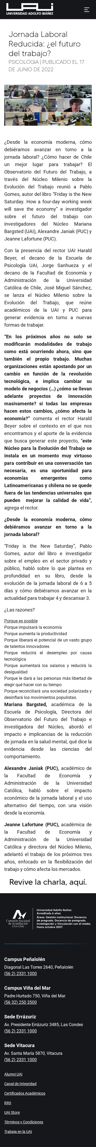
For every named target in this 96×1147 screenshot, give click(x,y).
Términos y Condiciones (23, 1122)
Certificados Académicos (24, 1093)
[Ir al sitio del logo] (55, 9)
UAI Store (12, 1112)
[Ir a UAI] (21, 9)
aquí (77, 882)
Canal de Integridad (20, 1084)
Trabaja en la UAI (18, 1131)
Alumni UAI (13, 1074)
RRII (7, 1103)
